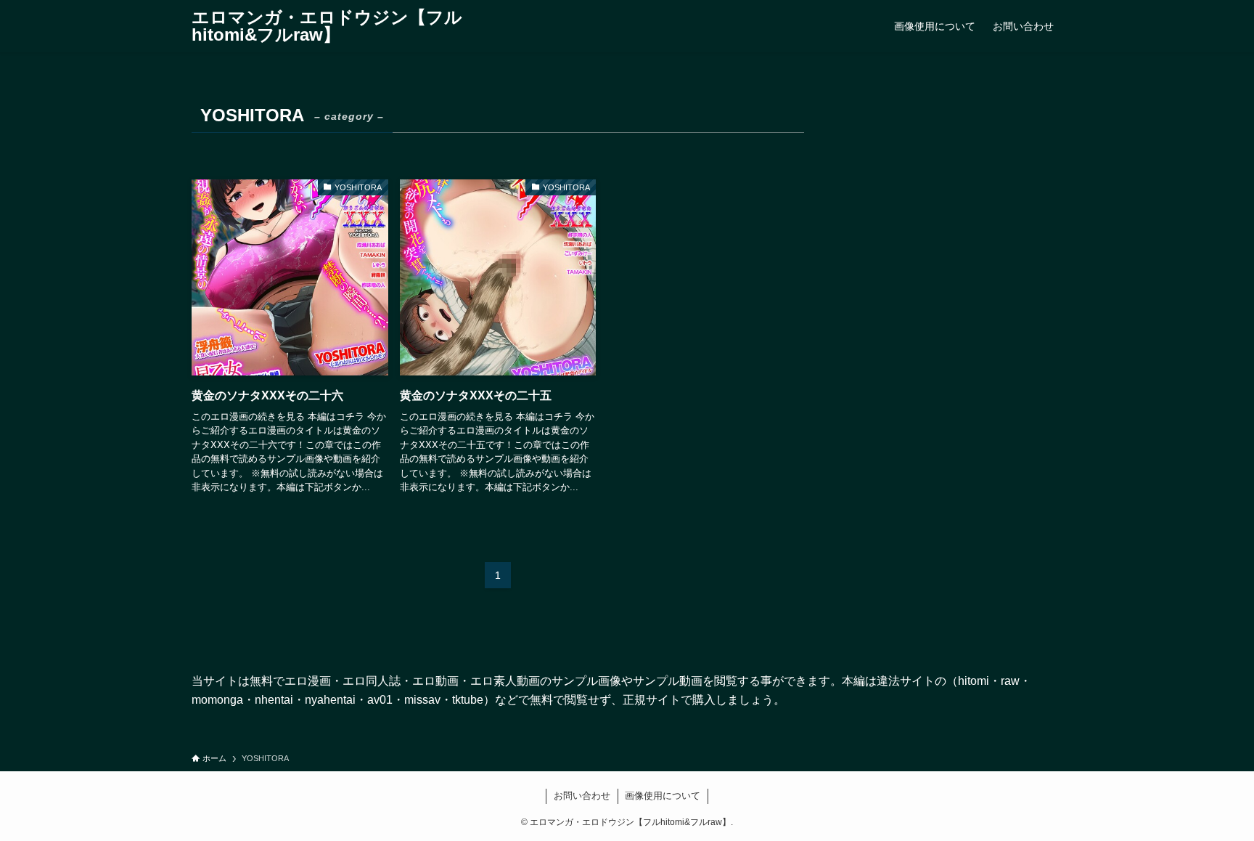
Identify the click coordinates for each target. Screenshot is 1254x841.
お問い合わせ (582, 795)
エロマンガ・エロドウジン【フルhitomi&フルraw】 (327, 26)
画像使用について (662, 795)
